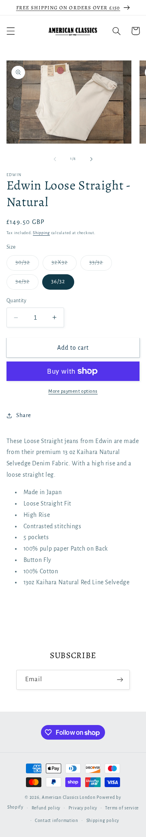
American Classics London (69, 797)
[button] (10, 31)
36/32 (58, 281)
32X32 (64, 264)
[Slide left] (55, 159)
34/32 (27, 283)
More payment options (73, 391)
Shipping (41, 233)
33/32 (100, 264)
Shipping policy (102, 820)
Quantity (16, 300)
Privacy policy (83, 808)
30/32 (27, 264)
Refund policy (46, 808)
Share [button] (23, 415)
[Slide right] (91, 159)
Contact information (56, 820)
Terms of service (122, 808)
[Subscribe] (120, 680)
